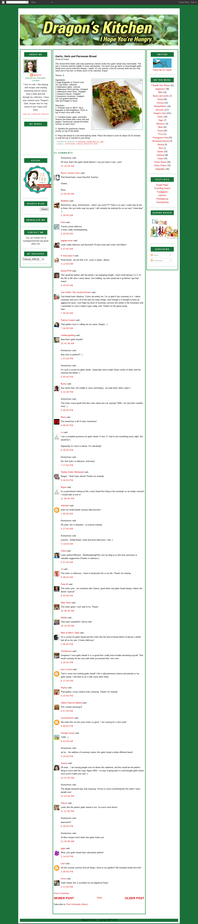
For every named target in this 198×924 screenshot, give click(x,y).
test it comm (66, 669)
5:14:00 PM (67, 392)
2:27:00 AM (67, 529)
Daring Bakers (160, 106)
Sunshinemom (67, 718)
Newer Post (64, 898)
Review (161, 144)
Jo (62, 569)
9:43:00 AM (67, 741)
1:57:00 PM (67, 358)
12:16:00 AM (67, 166)
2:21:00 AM (67, 887)
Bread (80, 144)
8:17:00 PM (67, 681)
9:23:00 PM (67, 696)
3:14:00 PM (67, 856)
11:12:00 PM (67, 811)
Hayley (64, 687)
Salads (160, 151)
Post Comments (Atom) (77, 904)
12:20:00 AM (67, 796)
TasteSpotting (162, 202)
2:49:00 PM (67, 872)
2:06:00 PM (67, 644)
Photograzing (162, 199)
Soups (160, 158)
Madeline (65, 201)
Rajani (63, 487)
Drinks (160, 117)
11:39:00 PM (67, 498)
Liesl (63, 863)
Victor (63, 878)
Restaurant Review (160, 141)
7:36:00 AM (67, 328)
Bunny (64, 384)
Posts (156, 255)
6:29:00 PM (67, 450)
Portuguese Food (160, 137)
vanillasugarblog (68, 335)
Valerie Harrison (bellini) (71, 703)
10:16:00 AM (67, 626)
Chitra (63, 551)
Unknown (65, 505)
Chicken (160, 103)
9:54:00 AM (67, 596)
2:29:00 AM (67, 215)
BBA (160, 92)
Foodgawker (162, 192)
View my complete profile (36, 114)
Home (33, 17)
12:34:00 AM (67, 841)
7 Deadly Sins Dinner (160, 85)
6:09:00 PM (67, 425)
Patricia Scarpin (68, 320)
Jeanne (64, 763)
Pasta (160, 131)
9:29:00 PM (67, 826)
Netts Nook (66, 602)
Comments (158, 260)
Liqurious (162, 195)
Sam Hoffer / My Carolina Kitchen (76, 292)
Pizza (160, 134)
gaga (63, 848)
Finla (63, 222)
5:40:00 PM (67, 410)
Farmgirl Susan (67, 733)
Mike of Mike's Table (70, 633)
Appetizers (70, 144)
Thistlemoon (66, 651)
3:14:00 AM (67, 544)
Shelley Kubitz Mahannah (72, 472)
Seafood (160, 155)
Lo (62, 432)
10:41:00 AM (67, 343)
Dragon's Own (91, 144)
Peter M (64, 584)
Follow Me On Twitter (162, 70)
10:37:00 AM (67, 778)
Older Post (134, 898)
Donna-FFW (66, 271)
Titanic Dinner (160, 162)
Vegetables (160, 169)
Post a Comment (61, 893)
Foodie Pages (162, 185)
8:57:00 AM (67, 711)
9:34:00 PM (67, 480)
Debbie (64, 617)
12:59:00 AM (67, 194)
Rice (161, 148)
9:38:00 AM (67, 577)
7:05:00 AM (67, 313)
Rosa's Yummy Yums (70, 173)
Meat (160, 127)
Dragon (37, 75)
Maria (63, 417)
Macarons (160, 124)
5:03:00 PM (67, 377)
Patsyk (64, 803)
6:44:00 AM (67, 285)
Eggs (161, 120)
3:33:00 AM (67, 234)
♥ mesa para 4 (67, 256)
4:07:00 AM (67, 249)
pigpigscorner (67, 240)
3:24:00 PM (67, 756)
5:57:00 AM (67, 562)
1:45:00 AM (67, 514)
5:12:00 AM (67, 264)
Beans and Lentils (161, 96)
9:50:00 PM (67, 726)
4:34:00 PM (67, 662)
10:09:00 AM (67, 611)
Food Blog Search (162, 188)
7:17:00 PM (67, 465)
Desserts (160, 110)
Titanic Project (160, 165)
